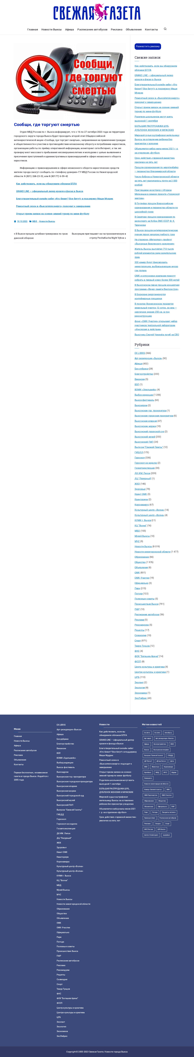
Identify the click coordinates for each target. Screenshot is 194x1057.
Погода (138, 593)
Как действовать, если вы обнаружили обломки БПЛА (46, 183)
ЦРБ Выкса (161, 829)
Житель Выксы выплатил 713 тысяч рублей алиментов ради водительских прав (155, 253)
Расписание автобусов (92, 29)
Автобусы (168, 733)
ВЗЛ (137, 384)
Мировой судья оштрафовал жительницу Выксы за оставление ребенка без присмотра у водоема (157, 139)
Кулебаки (147, 772)
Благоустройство (144, 374)
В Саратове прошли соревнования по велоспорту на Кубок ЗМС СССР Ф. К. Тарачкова (155, 221)
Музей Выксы (142, 536)
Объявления (134, 29)
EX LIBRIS (140, 353)
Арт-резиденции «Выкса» (148, 358)
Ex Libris (147, 733)
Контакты (151, 29)
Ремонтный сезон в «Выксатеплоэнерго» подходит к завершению (53, 206)
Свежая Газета (96, 1052)
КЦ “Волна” (141, 525)
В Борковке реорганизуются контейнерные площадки (150, 296)
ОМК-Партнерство (150, 795)
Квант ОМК (141, 494)
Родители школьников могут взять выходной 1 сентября (154, 118)
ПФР (137, 609)
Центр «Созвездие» (151, 835)
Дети (172, 761)
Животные (155, 767)
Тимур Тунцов (142, 646)
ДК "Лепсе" (148, 761)
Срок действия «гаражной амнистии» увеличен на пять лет (155, 160)
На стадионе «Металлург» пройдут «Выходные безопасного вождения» (154, 241)
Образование (142, 557)
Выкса (146, 750)
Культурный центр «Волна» (149, 510)
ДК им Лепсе (161, 761)
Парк (137, 588)
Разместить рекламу (148, 46)
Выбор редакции (144, 395)
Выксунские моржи (145, 426)
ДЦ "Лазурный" (143, 478)
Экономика (141, 693)
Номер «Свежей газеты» (153, 789)
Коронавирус (142, 504)
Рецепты (139, 630)
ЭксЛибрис (141, 698)
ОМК (137, 572)
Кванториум (141, 499)
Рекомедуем (142, 625)
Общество (140, 562)
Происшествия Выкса (146, 604)
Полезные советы (145, 598)
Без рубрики (141, 368)
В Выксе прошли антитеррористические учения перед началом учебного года (156, 232)
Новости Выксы (51, 29)
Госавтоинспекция (145, 468)
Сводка (158, 823)
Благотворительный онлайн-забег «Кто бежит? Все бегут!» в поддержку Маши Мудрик (64, 198)
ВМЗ (172, 744)
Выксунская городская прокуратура (154, 415)
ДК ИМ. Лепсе (142, 473)
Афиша (69, 29)
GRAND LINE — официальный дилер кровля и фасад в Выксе (49, 191)
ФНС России (148, 829)
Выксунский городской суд (149, 431)
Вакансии (140, 379)
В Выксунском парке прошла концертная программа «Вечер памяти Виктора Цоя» (157, 287)
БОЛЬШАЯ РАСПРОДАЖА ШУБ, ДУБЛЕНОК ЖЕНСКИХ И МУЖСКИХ (154, 128)
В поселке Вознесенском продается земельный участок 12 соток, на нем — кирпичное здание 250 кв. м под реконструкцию (156, 309)
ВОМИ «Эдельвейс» (146, 389)
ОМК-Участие (142, 578)
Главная (32, 29)
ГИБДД (139, 452)
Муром (174, 772)
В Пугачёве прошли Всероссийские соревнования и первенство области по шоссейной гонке (156, 207)
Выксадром (141, 405)
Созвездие (140, 635)
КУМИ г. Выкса (143, 520)
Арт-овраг (147, 738)
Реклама (116, 29)
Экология (140, 687)
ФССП (138, 661)
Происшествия (149, 818)
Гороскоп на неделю (146, 463)
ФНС (137, 651)
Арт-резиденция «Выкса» (165, 738)
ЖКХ (137, 483)
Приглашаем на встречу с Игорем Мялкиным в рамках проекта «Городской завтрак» (157, 194)
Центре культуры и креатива (150, 672)
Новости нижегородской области (153, 551)
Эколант (139, 682)
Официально (141, 583)
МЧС (137, 541)
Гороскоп (140, 457)
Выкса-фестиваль (144, 400)
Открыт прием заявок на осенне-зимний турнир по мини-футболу (52, 213)
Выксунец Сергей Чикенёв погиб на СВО (157, 334)
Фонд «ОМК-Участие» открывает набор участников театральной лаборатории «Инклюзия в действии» (156, 325)
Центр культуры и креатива (150, 666)
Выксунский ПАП (144, 442)
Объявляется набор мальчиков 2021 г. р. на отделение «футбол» (156, 150)
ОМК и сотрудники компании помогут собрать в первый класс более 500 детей (157, 277)
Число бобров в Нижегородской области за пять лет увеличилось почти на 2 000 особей (157, 180)
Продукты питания (169, 812)
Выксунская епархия (146, 421)
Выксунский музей (145, 436)
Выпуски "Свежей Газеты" (149, 447)
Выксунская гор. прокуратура (150, 410)
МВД (34, 221)
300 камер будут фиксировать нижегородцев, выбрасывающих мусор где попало (156, 266)
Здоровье (140, 489)
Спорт (138, 640)
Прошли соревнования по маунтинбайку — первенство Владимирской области (157, 169)
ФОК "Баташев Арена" (146, 656)
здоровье (166, 835)
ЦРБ (137, 677)
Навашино (148, 778)
